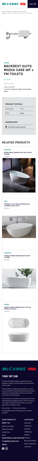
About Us (6, 423)
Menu (31, 4)
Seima (22, 113)
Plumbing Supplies (10, 441)
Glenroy (27, 429)
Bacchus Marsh (30, 441)
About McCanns (8, 426)
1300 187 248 (10, 376)
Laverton (27, 447)
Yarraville (28, 432)
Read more (8, 195)
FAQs (3, 435)
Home (4, 11)
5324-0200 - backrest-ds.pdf (17, 127)
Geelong (27, 423)
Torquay (27, 438)
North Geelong (30, 444)
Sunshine (27, 426)
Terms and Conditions (19, 408)
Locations (28, 419)
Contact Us (6, 432)
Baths (15, 11)
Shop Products (9, 419)
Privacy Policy (6, 408)
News (4, 444)
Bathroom (10, 11)
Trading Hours (7, 429)
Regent (27, 435)
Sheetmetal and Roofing (13, 438)
